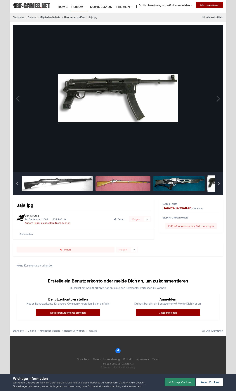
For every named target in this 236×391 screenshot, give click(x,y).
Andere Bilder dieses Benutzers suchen (47, 222)
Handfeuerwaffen (177, 208)
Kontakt (127, 359)
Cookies (30, 382)
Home (63, 7)
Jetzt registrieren (209, 4)
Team (155, 359)
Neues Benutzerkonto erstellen (68, 312)
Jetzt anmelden (168, 312)
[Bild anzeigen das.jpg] (123, 183)
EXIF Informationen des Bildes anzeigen (191, 226)
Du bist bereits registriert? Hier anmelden (165, 5)
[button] (17, 183)
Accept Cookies (181, 382)
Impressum (142, 359)
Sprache (82, 359)
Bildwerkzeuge (206, 164)
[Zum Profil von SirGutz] (21, 218)
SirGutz (34, 215)
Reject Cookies (209, 382)
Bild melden (26, 234)
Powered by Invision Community (118, 367)
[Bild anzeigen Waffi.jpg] (57, 183)
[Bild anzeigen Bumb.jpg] (179, 183)
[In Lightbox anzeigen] (118, 98)
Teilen (120, 219)
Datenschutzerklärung (106, 359)
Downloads (101, 7)
